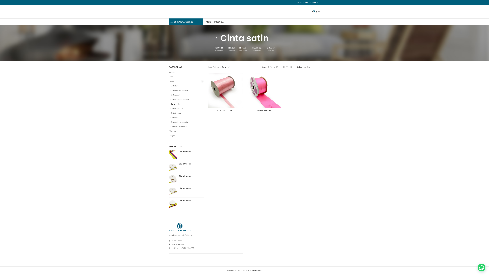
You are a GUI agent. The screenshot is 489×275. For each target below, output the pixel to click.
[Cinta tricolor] (173, 154)
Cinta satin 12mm (225, 110)
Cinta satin (175, 104)
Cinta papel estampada (180, 99)
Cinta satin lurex (177, 108)
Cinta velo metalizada (179, 127)
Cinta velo (175, 117)
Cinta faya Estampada (179, 90)
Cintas (217, 67)
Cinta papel (175, 95)
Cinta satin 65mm (264, 110)
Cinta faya (175, 86)
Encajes (172, 136)
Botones (172, 72)
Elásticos (172, 131)
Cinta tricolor (176, 113)
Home (210, 67)
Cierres (171, 77)
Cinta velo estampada (179, 122)
